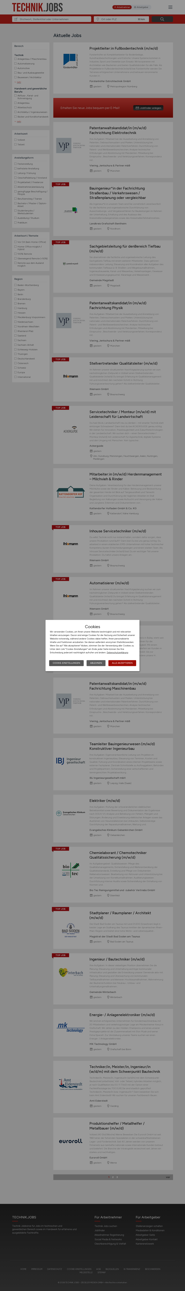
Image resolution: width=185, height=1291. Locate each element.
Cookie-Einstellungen (66, 663)
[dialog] (92, 645)
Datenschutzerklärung (117, 652)
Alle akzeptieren (122, 663)
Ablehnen (96, 663)
